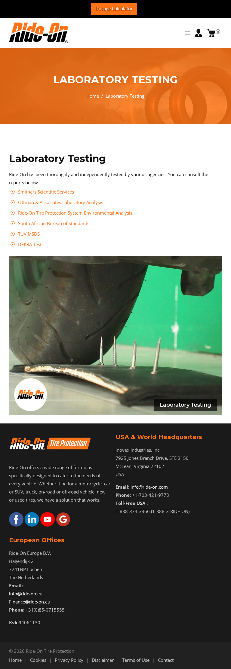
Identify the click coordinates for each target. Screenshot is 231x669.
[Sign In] (198, 33)
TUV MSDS (29, 234)
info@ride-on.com (149, 487)
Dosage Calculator (114, 8)
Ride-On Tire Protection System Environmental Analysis (75, 213)
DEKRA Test (30, 244)
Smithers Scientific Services (46, 192)
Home (92, 96)
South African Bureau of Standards (53, 223)
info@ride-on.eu (25, 594)
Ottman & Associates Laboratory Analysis (60, 202)
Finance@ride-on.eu (29, 602)
